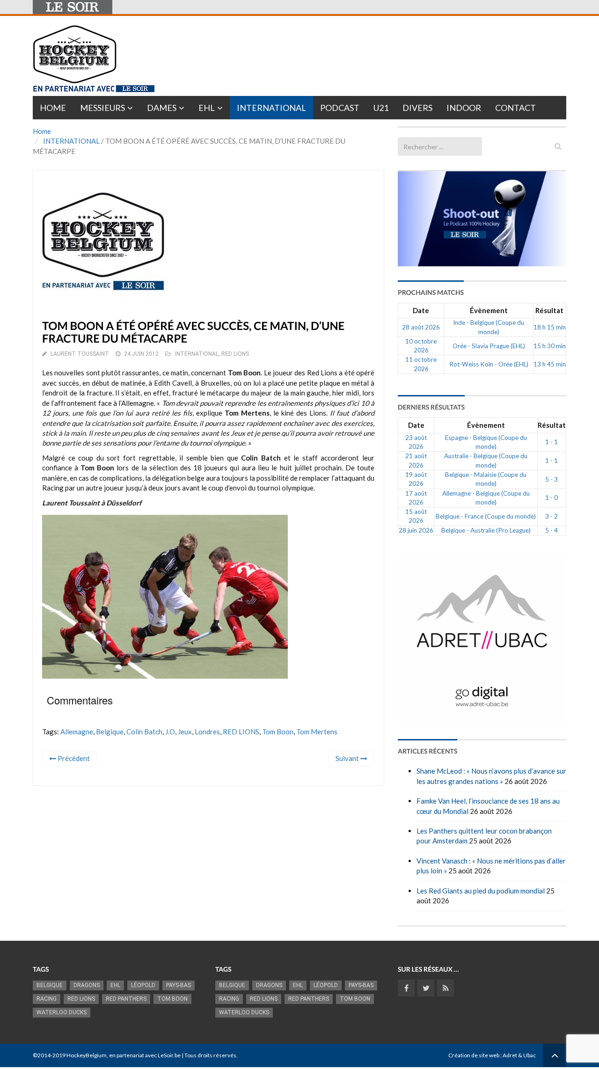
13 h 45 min (549, 364)
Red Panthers (126, 999)
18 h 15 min (549, 327)
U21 (380, 108)
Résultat (549, 310)
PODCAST (339, 108)
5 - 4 (551, 530)
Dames (161, 108)
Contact (515, 108)
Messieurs (102, 108)
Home (53, 108)
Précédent (73, 758)
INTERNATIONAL (71, 141)
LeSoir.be (169, 1055)
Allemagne (76, 731)
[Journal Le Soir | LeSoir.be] (72, 7)
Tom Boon (277, 731)
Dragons (86, 985)
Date (421, 310)
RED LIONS (235, 354)
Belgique (110, 731)
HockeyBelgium (86, 1055)
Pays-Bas (178, 985)
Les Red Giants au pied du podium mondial (480, 890)
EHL (206, 108)
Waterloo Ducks (62, 1012)
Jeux (185, 731)
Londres (207, 731)
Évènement (489, 310)
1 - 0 (551, 497)
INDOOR (463, 108)
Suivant (348, 758)
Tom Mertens (316, 731)
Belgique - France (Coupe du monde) (486, 516)
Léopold (143, 985)
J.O (170, 731)
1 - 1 (551, 442)
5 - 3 (551, 479)
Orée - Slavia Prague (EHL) (489, 346)
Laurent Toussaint (80, 354)
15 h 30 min (549, 346)
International (271, 108)
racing (47, 999)
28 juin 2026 (416, 530)
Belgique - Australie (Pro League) (486, 530)
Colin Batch (144, 731)
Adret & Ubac (519, 1055)
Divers (417, 108)
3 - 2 (551, 516)
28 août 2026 (421, 327)
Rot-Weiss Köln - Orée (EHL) (488, 364)
